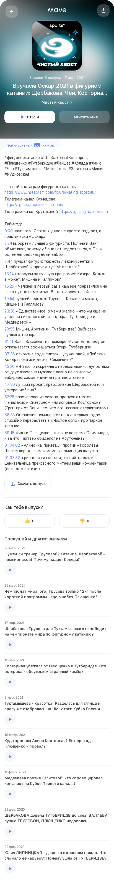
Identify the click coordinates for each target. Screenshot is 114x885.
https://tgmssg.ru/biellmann (83, 211)
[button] (57, 10)
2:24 (8, 243)
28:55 (9, 329)
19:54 (9, 298)
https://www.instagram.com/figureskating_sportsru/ (50, 192)
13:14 (9, 274)
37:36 (9, 354)
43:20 (9, 366)
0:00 (8, 231)
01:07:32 (12, 457)
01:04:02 (12, 445)
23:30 (9, 311)
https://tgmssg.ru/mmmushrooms (33, 204)
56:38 (9, 415)
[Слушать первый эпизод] (10, 570)
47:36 (9, 384)
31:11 (8, 341)
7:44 (8, 261)
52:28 (9, 397)
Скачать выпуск (31, 483)
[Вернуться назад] (12, 12)
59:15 (9, 433)
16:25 (9, 286)
